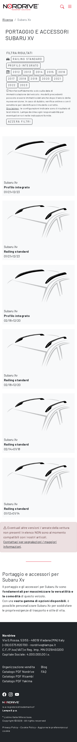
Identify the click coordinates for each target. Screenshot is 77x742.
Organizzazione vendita (18, 667)
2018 (22, 78)
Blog (44, 667)
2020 (46, 78)
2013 (27, 72)
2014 (39, 72)
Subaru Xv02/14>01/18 (16, 444)
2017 (11, 78)
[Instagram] (11, 694)
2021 (57, 78)
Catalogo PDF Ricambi (18, 676)
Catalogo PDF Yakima (17, 681)
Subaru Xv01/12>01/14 (16, 508)
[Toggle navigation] (70, 6)
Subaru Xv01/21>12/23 (17, 187)
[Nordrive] (26, 7)
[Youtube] (17, 694)
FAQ (43, 671)
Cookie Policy (28, 727)
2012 (16, 72)
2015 (50, 72)
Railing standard (27, 59)
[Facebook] (4, 694)
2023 (24, 85)
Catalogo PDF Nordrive (18, 671)
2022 (12, 85)
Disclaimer (12, 108)
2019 (34, 78)
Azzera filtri (19, 121)
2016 (62, 72)
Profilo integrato (23, 65)
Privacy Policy (10, 727)
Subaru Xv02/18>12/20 (17, 315)
